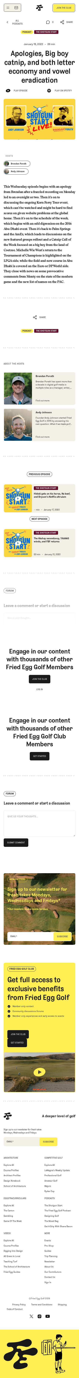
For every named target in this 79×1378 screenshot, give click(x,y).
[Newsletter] (16, 7)
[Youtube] (47, 1316)
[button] (66, 22)
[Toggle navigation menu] (8, 7)
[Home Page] (39, 8)
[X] (31, 1316)
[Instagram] (39, 1316)
